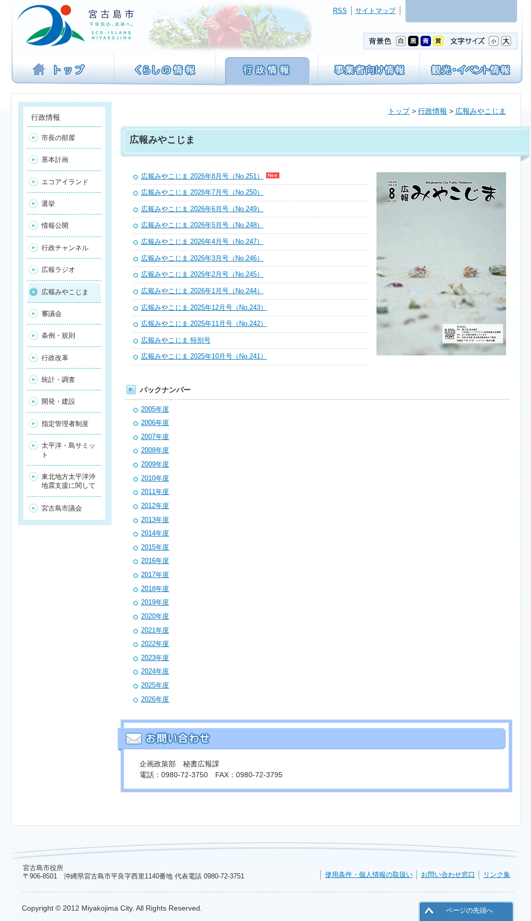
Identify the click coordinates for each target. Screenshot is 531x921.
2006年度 (155, 423)
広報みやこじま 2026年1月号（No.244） (202, 291)
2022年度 (155, 644)
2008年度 (155, 450)
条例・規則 (58, 335)
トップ (399, 111)
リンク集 (496, 874)
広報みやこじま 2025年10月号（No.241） (204, 356)
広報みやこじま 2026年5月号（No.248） (202, 225)
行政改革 (54, 358)
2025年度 (155, 685)
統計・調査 (58, 379)
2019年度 (155, 602)
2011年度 (155, 492)
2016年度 (155, 561)
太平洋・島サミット (68, 450)
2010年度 (155, 478)
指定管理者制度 (65, 424)
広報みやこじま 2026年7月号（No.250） (202, 192)
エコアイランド (65, 182)
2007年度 (155, 437)
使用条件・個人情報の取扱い (369, 874)
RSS (340, 11)
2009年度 (155, 464)
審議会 (51, 314)
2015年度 (155, 547)
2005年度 (155, 409)
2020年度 (155, 616)
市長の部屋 (58, 138)
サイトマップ (375, 11)
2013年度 (155, 520)
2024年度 (155, 671)
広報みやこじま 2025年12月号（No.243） (204, 307)
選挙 (48, 204)
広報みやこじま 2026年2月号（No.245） (202, 274)
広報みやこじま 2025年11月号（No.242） (204, 323)
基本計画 (54, 159)
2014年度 (155, 533)
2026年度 (155, 699)
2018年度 (155, 589)
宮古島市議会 (61, 508)
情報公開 (54, 225)
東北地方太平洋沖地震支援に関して (68, 481)
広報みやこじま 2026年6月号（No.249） (202, 209)
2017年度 (155, 575)
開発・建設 (58, 401)
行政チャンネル (65, 248)
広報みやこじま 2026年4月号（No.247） (202, 241)
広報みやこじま (480, 111)
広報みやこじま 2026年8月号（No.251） (202, 176)
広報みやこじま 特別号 (176, 340)
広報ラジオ (58, 269)
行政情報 (432, 111)
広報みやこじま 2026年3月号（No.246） (202, 258)
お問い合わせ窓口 (448, 874)
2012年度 (155, 506)
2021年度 (155, 630)
